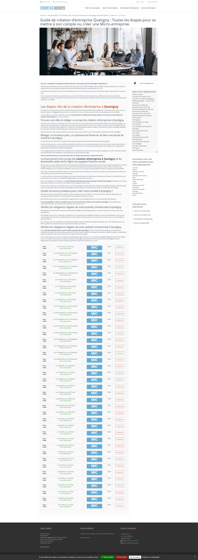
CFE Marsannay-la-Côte (140, 137)
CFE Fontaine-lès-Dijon (140, 131)
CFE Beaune (136, 120)
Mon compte (140, 2)
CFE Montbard (137, 139)
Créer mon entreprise (92, 8)
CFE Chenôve (136, 124)
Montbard (135, 187)
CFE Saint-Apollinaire (139, 146)
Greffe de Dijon (137, 94)
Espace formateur (152, 2)
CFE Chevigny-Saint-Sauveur (142, 126)
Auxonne (135, 168)
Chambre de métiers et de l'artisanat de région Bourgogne (143, 98)
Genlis (134, 181)
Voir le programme (146, 83)
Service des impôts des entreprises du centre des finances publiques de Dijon (142, 113)
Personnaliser (135, 557)
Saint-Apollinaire (137, 193)
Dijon (134, 177)
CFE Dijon (135, 128)
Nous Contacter (85, 538)
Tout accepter (108, 557)
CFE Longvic (136, 135)
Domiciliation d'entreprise (129, 8)
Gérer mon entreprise (110, 8)
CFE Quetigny (136, 144)
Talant (134, 195)
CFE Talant (135, 148)
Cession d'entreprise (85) (141, 223)
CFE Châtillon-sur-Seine (140, 122)
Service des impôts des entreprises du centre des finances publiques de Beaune (142, 107)
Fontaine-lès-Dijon (138, 179)
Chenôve (135, 174)
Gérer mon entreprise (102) (142, 215)
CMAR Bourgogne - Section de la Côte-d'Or (143, 102)
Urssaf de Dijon (137, 150)
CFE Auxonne (136, 118)
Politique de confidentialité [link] (150, 557)
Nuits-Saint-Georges (138, 189)
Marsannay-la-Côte (138, 185)
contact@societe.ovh (132, 543)
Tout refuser (122, 557)
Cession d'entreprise (148, 8)
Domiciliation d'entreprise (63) (143, 219)
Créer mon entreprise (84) (142, 211)
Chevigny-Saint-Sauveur (139, 175)
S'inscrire (120, 247)
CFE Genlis (136, 133)
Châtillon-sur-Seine (138, 172)
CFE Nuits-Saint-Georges (140, 142)
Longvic (134, 183)
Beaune (134, 170)
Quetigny (135, 191)
